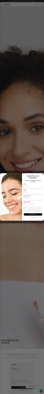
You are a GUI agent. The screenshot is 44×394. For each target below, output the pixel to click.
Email (24, 189)
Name (24, 184)
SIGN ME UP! (33, 214)
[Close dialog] (42, 174)
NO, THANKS (33, 217)
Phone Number (27, 201)
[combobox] (25, 204)
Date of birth (26, 195)
